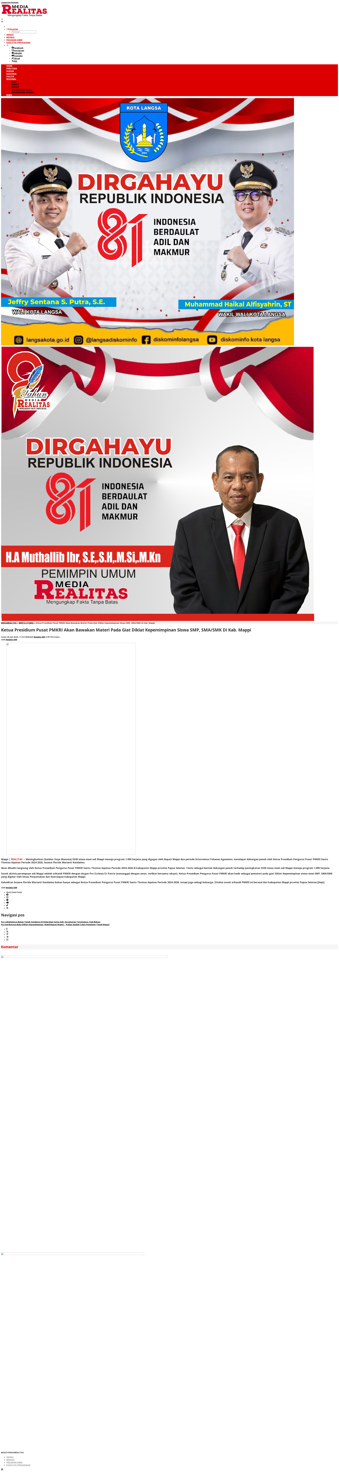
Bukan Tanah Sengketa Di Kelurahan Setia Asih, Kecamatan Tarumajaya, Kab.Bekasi (50, 922)
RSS (15, 61)
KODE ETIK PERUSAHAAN (18, 1465)
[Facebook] (7, 895)
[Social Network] (7, 45)
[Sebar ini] (6, 929)
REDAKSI (10, 1459)
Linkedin (18, 53)
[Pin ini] (7, 934)
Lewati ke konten (9, 2)
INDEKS (10, 1457)
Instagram (19, 50)
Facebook (18, 47)
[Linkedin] (7, 900)
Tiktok (16, 58)
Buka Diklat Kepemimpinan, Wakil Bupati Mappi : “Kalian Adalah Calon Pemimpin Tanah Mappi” (55, 924)
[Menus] (2, 19)
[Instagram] (7, 897)
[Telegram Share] (7, 937)
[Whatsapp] (7, 939)
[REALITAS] (24, 16)
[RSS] (7, 908)
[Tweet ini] (7, 931)
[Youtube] (7, 902)
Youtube (18, 55)
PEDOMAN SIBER (14, 1462)
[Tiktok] (7, 905)
